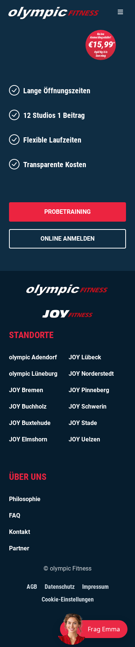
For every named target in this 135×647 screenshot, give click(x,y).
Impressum (95, 586)
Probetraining (67, 211)
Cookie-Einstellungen (68, 599)
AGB (32, 586)
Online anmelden (67, 238)
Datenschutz (60, 586)
